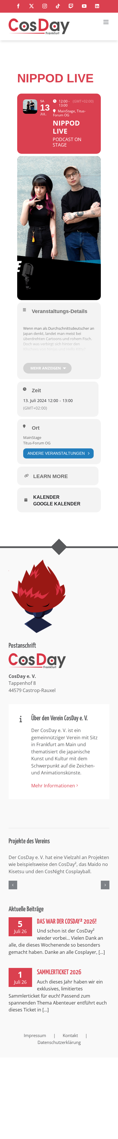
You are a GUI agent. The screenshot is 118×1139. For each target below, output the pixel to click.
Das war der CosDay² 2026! (67, 941)
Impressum (35, 1055)
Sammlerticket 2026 (59, 992)
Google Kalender (56, 503)
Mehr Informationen (53, 785)
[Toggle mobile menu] (106, 22)
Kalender (46, 497)
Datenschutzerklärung (59, 1062)
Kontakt (70, 1055)
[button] (13, 895)
